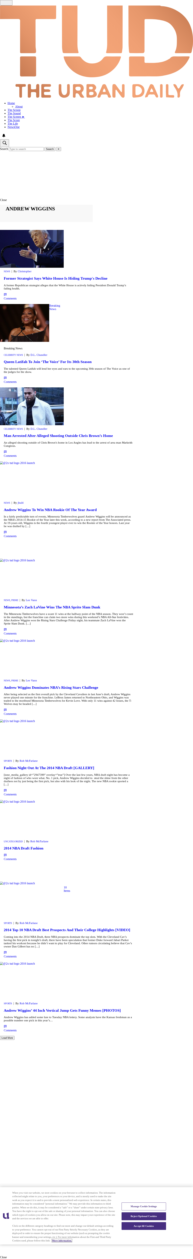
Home (11, 103)
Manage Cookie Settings (144, 1206)
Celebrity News (13, 355)
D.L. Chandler (39, 354)
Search (4, 148)
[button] (96, 200)
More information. (62, 1240)
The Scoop (14, 110)
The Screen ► (16, 116)
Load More (7, 1037)
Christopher (24, 271)
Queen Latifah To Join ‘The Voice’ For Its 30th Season (48, 362)
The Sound (14, 113)
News (7, 271)
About (19, 106)
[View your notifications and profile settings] (4, 135)
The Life (13, 123)
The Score (14, 120)
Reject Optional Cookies (144, 1216)
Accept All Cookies (144, 1226)
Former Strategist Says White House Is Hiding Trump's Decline (55, 278)
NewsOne (14, 127)
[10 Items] (32, 907)
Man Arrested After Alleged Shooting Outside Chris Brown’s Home (58, 436)
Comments (10, 298)
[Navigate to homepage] (96, 52)
